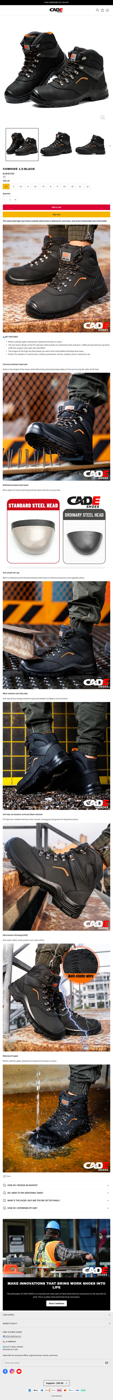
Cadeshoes (58, 1396)
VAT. (4, 177)
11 (80, 186)
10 (72, 186)
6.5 (35, 186)
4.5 (6, 186)
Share (8, 1176)
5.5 (21, 186)
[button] (97, 10)
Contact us (7, 1319)
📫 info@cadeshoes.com (12, 1336)
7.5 (43, 186)
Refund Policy (8, 1328)
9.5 (64, 186)
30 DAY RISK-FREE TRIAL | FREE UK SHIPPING (56, 2)
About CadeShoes (56, 1303)
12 (87, 186)
